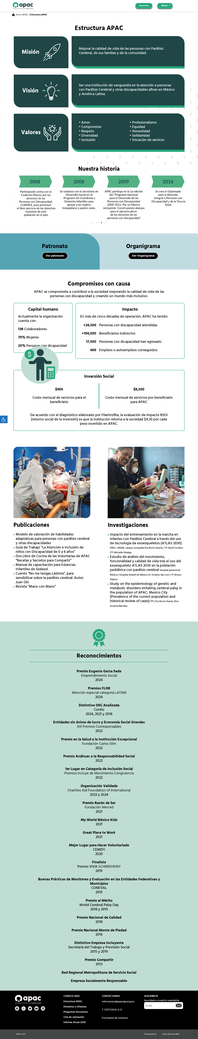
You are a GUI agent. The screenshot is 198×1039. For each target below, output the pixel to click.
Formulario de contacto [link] (115, 1018)
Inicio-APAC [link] (22, 15)
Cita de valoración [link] (73, 1017)
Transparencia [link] (150, 1034)
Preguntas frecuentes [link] (75, 1012)
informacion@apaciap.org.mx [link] (118, 1002)
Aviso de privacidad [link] (170, 1034)
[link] (4, 419)
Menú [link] (164, 6)
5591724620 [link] (110, 1010)
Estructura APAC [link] (72, 1001)
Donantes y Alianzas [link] (75, 1007)
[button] (15, 200)
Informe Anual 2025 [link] (74, 1022)
